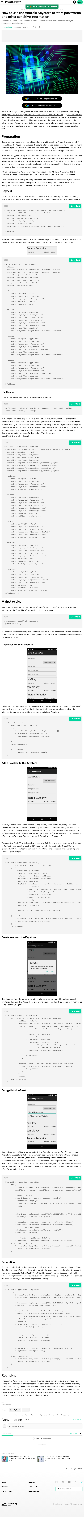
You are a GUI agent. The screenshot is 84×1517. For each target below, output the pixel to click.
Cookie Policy (33, 1491)
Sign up (79, 1419)
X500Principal (56, 833)
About (4, 1482)
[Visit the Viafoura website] (78, 1469)
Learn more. (59, 9)
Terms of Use (33, 1487)
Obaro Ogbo (7, 27)
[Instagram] (63, 1482)
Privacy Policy (7, 1491)
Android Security (6, 1404)
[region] (42, 1444)
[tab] (7, 1433)
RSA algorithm (37, 846)
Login (80, 2)
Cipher (25, 1155)
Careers (5, 1487)
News (3, 1402)
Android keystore (74, 114)
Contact (31, 1482)
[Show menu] (2, 2)
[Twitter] (76, 1482)
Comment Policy (54, 1415)
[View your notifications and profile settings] (80, 1434)
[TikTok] (81, 1482)
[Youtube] (69, 1482)
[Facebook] (56, 1482)
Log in (74, 1419)
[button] (42, 2)
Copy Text (75, 206)
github (21, 1392)
